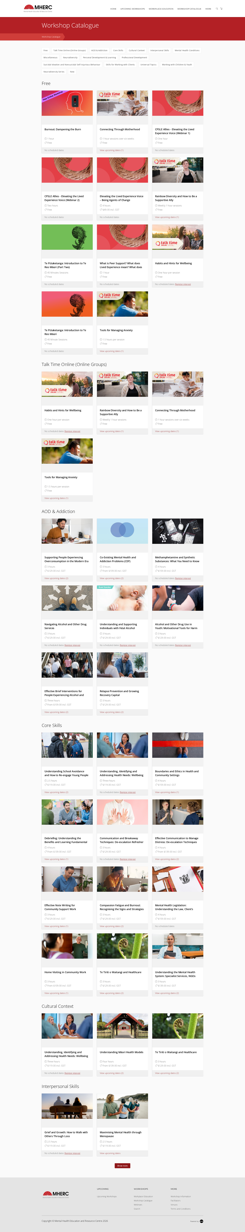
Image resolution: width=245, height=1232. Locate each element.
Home (113, 9)
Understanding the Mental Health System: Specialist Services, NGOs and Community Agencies (175, 976)
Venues (174, 1204)
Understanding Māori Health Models (121, 1052)
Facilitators (175, 1200)
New (72, 71)
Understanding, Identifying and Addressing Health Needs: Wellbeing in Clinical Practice (121, 775)
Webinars (138, 1204)
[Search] (217, 8)
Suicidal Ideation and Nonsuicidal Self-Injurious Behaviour (72, 64)
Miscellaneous (50, 57)
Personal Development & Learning (99, 57)
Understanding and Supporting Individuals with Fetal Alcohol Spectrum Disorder (118, 628)
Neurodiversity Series (54, 71)
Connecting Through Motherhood (120, 129)
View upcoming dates (111, 150)
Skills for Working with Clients (120, 64)
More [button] (208, 9)
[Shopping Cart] (221, 8)
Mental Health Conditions (187, 50)
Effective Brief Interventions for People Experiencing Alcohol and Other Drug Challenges (64, 695)
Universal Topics (148, 64)
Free (46, 50)
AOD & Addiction (99, 50)
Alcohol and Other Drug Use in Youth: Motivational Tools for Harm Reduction (176, 628)
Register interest (183, 284)
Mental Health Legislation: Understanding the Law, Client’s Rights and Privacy (174, 909)
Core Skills (118, 50)
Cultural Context (137, 50)
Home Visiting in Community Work (65, 972)
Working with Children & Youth (177, 64)
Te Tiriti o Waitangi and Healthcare (120, 972)
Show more (122, 1165)
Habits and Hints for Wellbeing (173, 263)
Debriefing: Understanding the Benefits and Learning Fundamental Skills (66, 842)
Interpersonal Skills (159, 50)
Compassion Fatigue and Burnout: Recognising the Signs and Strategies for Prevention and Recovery (122, 909)
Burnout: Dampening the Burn (63, 129)
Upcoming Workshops (132, 9)
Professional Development (134, 57)
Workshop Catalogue (189, 9)
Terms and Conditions (181, 1208)
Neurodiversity (70, 57)
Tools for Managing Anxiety (116, 330)
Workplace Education (161, 9)
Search (137, 1208)
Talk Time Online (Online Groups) (69, 50)
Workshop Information (181, 1196)
